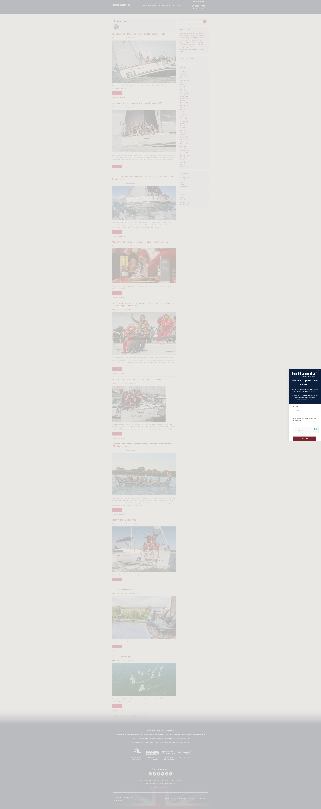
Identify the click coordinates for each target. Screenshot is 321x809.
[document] (160, 404)
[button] (318, 370)
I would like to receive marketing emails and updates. (304, 419)
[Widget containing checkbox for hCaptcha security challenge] (306, 430)
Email (295, 407)
